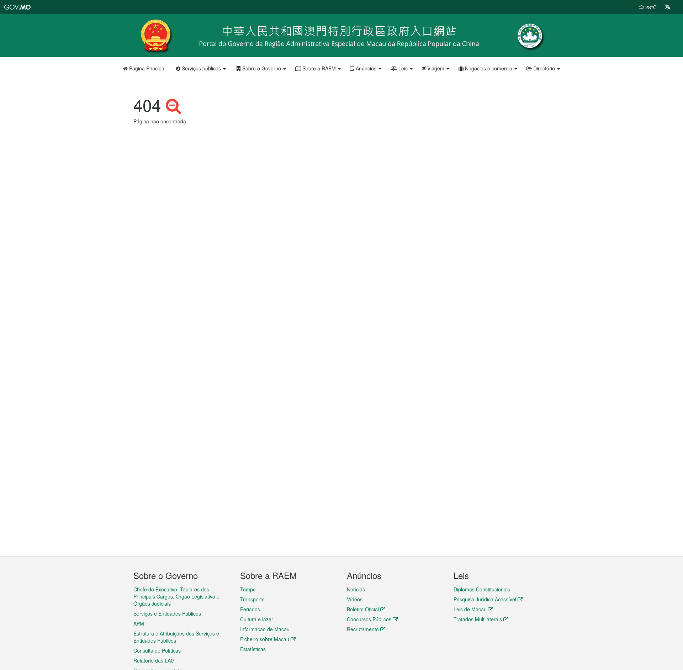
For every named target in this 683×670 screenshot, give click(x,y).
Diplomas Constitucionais (482, 589)
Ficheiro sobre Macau (264, 639)
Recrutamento (363, 629)
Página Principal (146, 68)
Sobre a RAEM (319, 68)
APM (138, 623)
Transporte (252, 599)
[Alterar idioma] (667, 7)
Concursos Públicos (369, 619)
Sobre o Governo (261, 68)
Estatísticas (253, 649)
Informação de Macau (265, 629)
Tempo (248, 589)
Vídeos (354, 599)
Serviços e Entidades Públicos (167, 613)
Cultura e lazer (256, 619)
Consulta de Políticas (157, 650)
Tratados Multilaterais (478, 619)
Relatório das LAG (154, 660)
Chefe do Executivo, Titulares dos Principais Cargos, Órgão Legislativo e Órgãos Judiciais (176, 596)
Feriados (250, 609)
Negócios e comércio (489, 68)
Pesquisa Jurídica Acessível (485, 599)
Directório (544, 68)
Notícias (356, 589)
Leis (403, 68)
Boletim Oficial (363, 609)
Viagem (436, 68)
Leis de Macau (470, 609)
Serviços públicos (201, 68)
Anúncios (366, 68)
